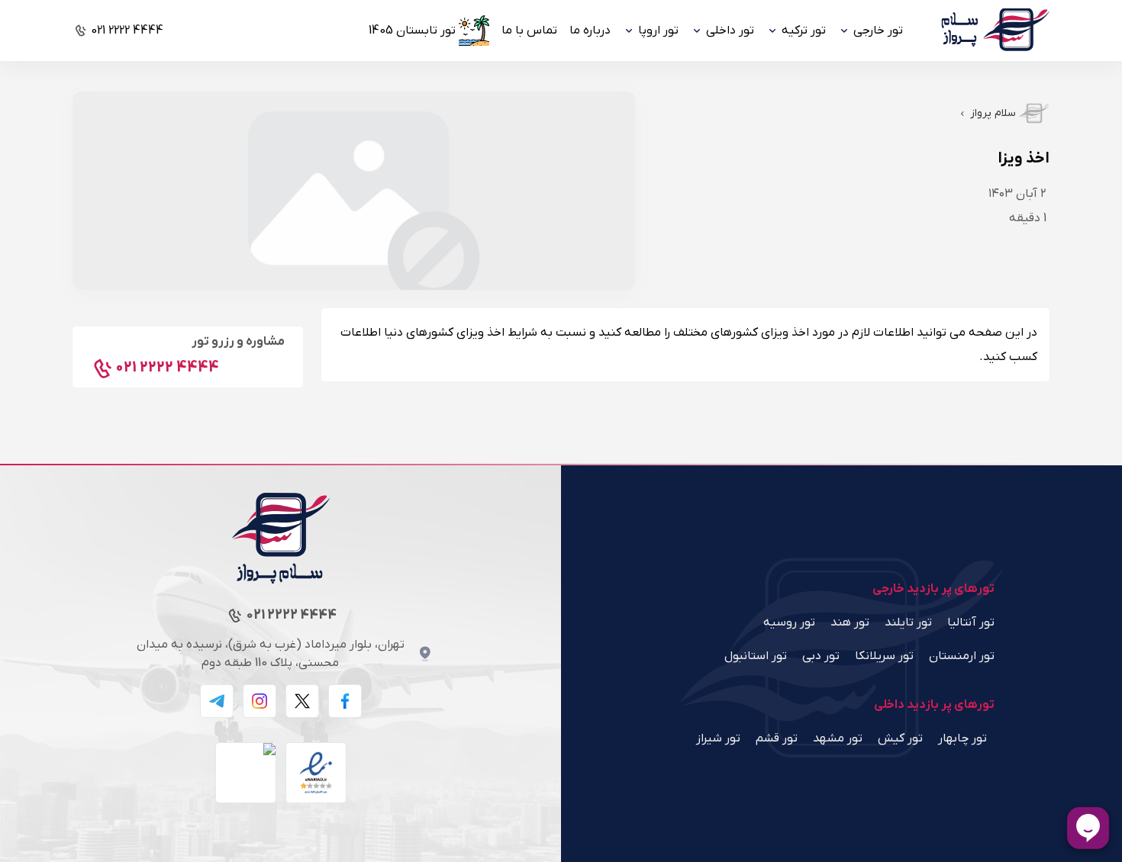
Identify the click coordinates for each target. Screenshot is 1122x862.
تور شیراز (718, 738)
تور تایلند (908, 622)
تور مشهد (837, 738)
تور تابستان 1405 (412, 30)
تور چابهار (962, 738)
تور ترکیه (804, 30)
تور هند (849, 622)
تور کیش (900, 738)
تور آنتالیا (971, 622)
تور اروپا (658, 30)
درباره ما (590, 30)
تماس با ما (529, 30)
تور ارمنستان (962, 656)
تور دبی (821, 656)
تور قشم (777, 738)
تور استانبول (755, 656)
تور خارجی (878, 30)
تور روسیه (789, 622)
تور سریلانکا (884, 656)
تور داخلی (730, 30)
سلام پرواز (993, 113)
